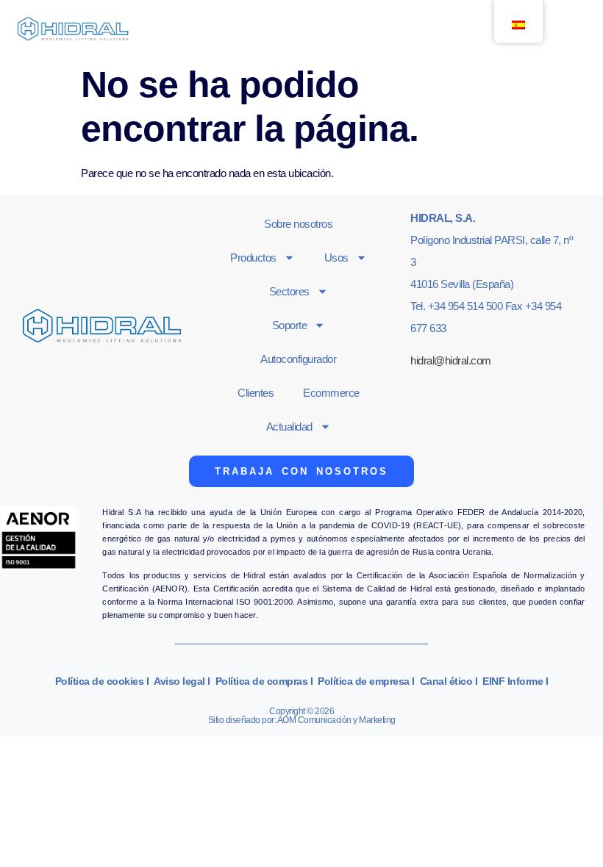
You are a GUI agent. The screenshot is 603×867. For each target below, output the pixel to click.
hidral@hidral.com (450, 360)
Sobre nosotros (298, 223)
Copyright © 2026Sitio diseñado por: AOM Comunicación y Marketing (302, 715)
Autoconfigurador (298, 359)
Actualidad (289, 426)
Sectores (289, 291)
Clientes (256, 392)
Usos (336, 257)
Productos (253, 257)
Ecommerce (331, 392)
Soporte (289, 325)
